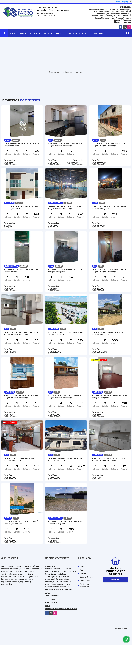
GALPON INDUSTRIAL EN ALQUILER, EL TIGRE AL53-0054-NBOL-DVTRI (66, 206)
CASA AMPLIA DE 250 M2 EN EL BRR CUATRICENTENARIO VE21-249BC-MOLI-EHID (22, 458)
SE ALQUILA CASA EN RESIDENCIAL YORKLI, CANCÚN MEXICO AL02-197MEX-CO (22, 206)
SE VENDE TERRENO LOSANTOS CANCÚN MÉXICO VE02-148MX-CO (22, 521)
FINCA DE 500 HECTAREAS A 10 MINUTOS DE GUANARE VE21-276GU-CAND (110, 332)
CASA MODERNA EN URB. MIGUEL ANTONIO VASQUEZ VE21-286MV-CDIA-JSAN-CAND (66, 458)
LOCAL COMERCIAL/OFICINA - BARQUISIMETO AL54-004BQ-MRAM (22, 143)
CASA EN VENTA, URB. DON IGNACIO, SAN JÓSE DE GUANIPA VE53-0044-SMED (22, 332)
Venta (23, 33)
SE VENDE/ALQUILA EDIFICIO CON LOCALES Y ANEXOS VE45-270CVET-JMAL (110, 143)
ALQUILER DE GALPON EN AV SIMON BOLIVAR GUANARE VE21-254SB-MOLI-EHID (66, 521)
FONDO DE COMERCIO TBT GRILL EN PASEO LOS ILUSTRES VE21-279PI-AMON (110, 206)
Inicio (13, 33)
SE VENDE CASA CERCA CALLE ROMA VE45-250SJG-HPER (66, 395)
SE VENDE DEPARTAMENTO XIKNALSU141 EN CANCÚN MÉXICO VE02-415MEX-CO (66, 332)
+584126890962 (46, 14)
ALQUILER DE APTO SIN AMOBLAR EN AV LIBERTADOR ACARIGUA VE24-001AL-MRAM (110, 395)
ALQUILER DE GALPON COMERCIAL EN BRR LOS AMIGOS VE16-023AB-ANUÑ (22, 269)
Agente (60, 33)
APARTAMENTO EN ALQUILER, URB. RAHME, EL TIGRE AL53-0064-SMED (22, 395)
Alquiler (35, 33)
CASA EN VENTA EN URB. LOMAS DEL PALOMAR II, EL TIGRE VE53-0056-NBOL (110, 269)
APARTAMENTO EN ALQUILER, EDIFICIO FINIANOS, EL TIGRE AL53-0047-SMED (110, 458)
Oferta (48, 33)
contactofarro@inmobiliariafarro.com (53, 10)
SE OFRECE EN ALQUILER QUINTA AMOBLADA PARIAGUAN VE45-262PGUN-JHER (66, 143)
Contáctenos (98, 33)
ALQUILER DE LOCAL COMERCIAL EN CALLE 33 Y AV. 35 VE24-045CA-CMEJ (66, 269)
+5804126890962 (47, 16)
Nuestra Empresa (77, 33)
